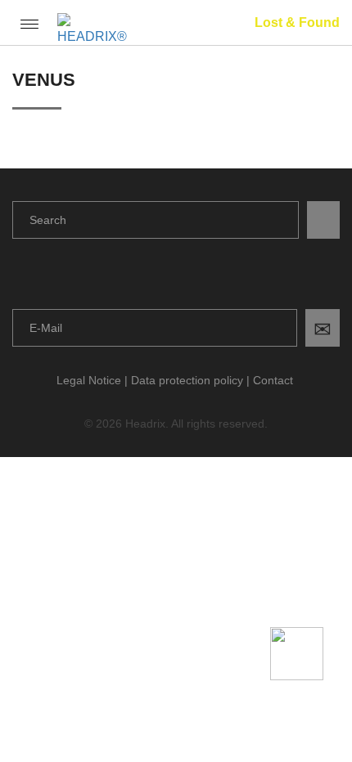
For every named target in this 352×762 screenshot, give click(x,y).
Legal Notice (88, 380)
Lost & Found (297, 22)
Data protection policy (187, 380)
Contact (273, 380)
